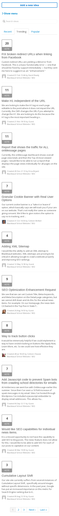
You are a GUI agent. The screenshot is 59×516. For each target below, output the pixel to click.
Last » (43, 509)
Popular (35, 31)
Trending (21, 31)
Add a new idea (29, 5)
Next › (32, 509)
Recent (8, 31)
